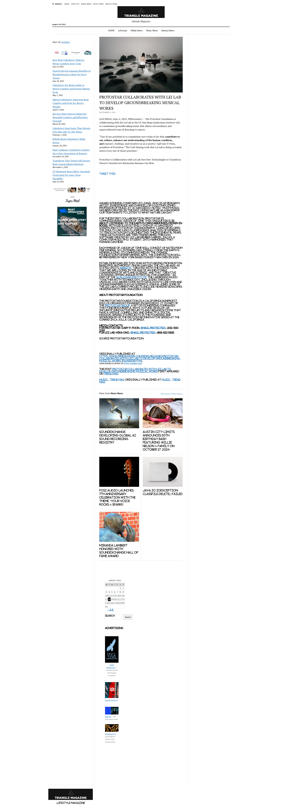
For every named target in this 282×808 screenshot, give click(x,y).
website (125, 268)
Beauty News (111, 4)
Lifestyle (75, 4)
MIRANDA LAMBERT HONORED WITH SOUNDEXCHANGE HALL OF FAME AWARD (118, 550)
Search (110, 615)
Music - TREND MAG (112, 379)
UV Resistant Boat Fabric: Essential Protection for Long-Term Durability (71, 175)
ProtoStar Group (117, 305)
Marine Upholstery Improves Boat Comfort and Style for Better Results (71, 103)
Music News (98, 4)
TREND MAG (111, 374)
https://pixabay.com (133, 363)
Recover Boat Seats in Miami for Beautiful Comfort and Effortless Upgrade (70, 117)
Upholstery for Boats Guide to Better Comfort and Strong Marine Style (71, 89)
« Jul (110, 610)
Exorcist (108, 716)
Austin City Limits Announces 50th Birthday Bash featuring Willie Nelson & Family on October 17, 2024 (159, 440)
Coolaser (65, 42)
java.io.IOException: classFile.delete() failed (163, 492)
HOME (66, 4)
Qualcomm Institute (131, 277)
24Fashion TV (110, 734)
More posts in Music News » (172, 394)
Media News (86, 4)
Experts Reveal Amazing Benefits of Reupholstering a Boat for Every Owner (71, 74)
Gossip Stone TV (111, 700)
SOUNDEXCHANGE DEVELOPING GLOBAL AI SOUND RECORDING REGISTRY (117, 437)
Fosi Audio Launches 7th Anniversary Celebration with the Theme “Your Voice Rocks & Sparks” (117, 497)
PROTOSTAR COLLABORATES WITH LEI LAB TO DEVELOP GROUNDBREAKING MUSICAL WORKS (135, 370)
